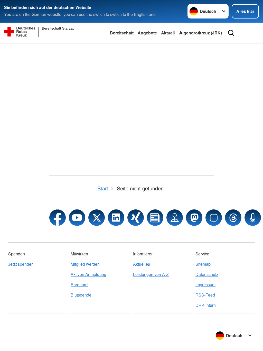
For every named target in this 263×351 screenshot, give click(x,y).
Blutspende (81, 295)
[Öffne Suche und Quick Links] (231, 33)
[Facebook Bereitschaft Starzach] (57, 217)
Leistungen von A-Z (151, 274)
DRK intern (205, 305)
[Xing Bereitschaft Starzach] (135, 217)
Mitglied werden (85, 264)
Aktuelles (141, 264)
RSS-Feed (205, 295)
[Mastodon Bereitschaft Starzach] (194, 217)
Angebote (147, 33)
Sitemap (203, 264)
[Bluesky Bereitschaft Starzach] (213, 217)
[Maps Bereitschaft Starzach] (174, 217)
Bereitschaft (122, 33)
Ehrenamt (79, 285)
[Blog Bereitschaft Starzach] (155, 217)
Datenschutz (206, 274)
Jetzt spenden (21, 264)
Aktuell (168, 33)
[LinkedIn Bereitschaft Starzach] (116, 217)
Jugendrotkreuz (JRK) (200, 33)
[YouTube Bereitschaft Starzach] (77, 217)
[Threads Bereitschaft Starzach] (233, 217)
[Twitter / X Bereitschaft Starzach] (96, 217)
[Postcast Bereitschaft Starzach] (253, 217)
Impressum (205, 285)
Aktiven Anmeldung (88, 274)
